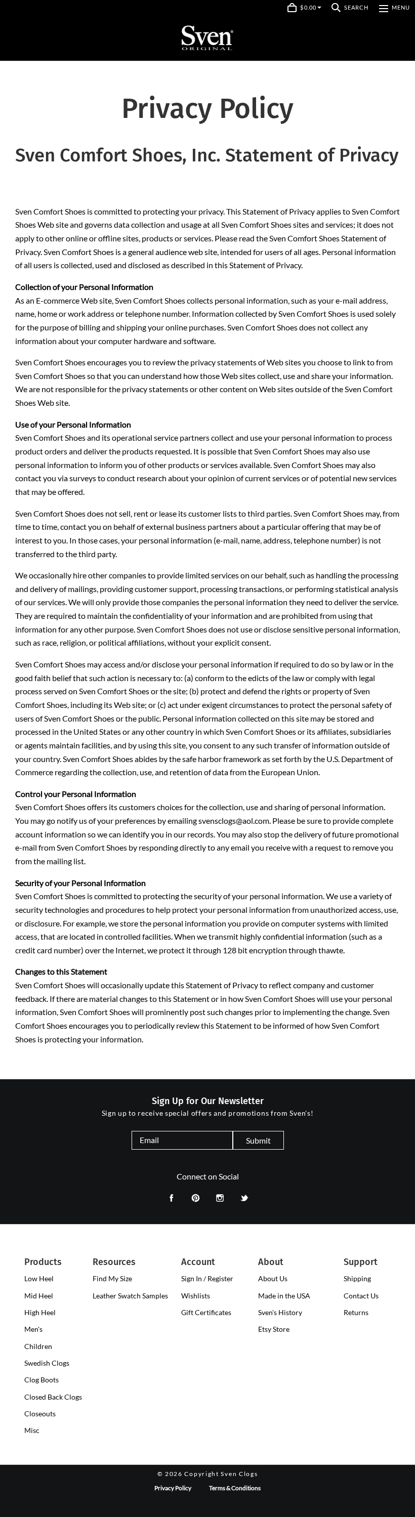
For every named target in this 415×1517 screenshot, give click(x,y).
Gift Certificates (206, 1312)
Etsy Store (273, 1329)
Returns (356, 1312)
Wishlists (195, 1295)
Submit (258, 1140)
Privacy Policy (172, 1488)
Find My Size (112, 1278)
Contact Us (361, 1295)
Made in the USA (284, 1295)
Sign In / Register (207, 1278)
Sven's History (280, 1312)
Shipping (357, 1278)
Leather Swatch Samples (130, 1295)
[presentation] (39, 1278)
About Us (272, 1278)
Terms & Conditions (235, 1488)
